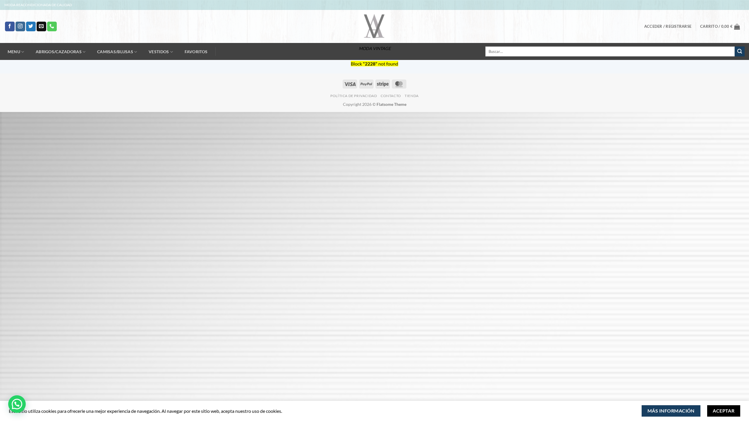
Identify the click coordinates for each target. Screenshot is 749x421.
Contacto (391, 96)
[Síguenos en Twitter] (31, 27)
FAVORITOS (196, 51)
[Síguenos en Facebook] (10, 27)
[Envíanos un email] (41, 27)
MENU (14, 51)
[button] (667, 26)
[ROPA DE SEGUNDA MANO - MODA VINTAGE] (374, 26)
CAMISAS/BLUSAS (115, 51)
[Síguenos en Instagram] (20, 27)
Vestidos (159, 51)
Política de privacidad (353, 96)
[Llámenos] (52, 27)
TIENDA (412, 96)
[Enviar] (740, 51)
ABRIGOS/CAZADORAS (59, 51)
